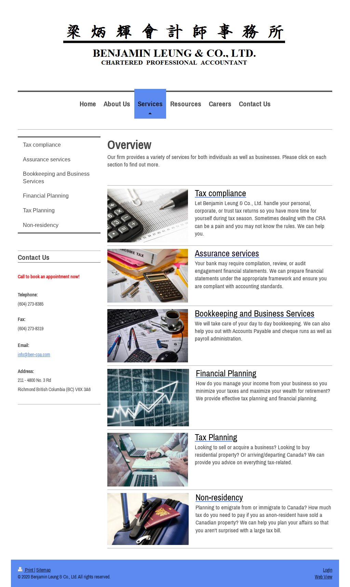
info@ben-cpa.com (34, 354)
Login (327, 570)
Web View (323, 576)
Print (29, 570)
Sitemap (43, 570)
